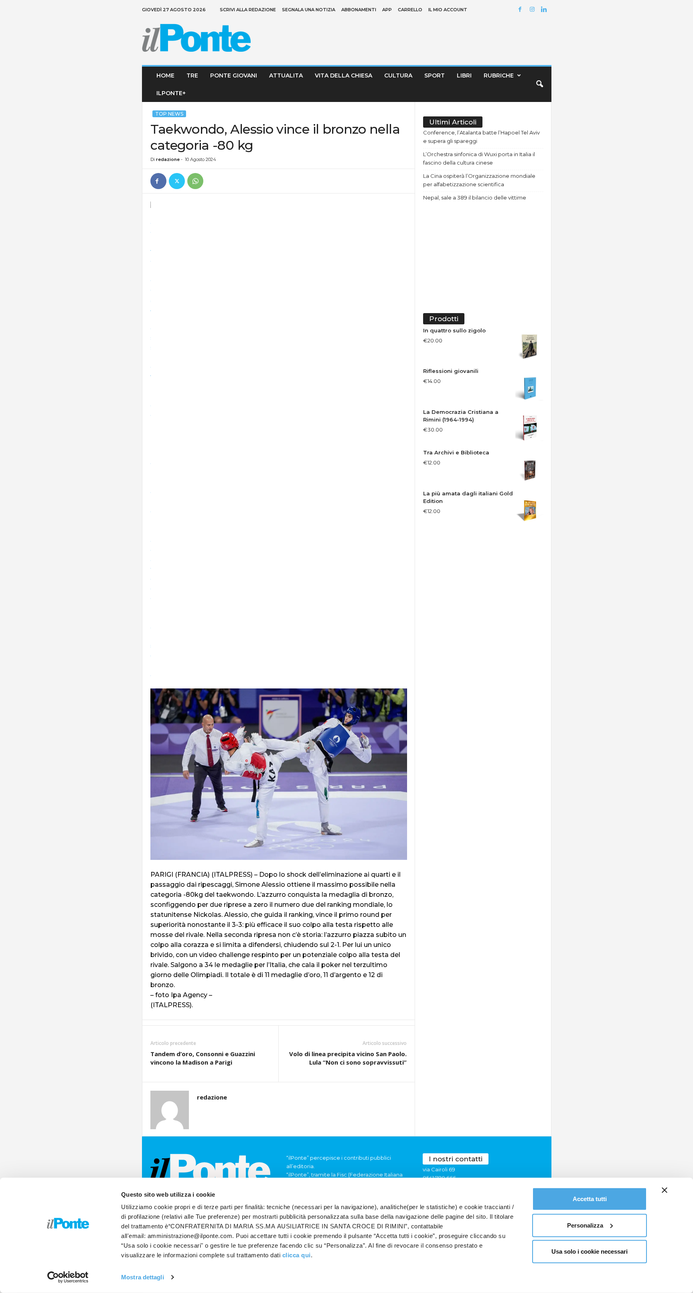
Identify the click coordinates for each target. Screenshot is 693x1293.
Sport (434, 75)
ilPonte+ (171, 93)
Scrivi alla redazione (248, 9)
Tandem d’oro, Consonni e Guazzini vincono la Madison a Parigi (202, 1058)
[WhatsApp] (195, 181)
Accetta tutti (590, 1198)
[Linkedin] (545, 10)
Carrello (410, 9)
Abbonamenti (358, 9)
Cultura (398, 75)
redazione (168, 159)
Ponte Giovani (233, 75)
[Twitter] (177, 181)
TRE (192, 75)
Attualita (286, 75)
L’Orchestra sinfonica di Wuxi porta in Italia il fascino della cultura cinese (479, 158)
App (387, 9)
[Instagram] (533, 10)
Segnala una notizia (308, 9)
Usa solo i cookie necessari (589, 1251)
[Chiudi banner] (664, 1190)
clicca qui (296, 1255)
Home (165, 75)
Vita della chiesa (343, 75)
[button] (539, 84)
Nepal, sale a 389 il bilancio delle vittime (474, 197)
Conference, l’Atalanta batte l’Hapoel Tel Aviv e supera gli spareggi (481, 136)
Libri (464, 75)
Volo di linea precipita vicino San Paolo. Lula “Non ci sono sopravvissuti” (348, 1058)
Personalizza (585, 1225)
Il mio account (447, 9)
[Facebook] (521, 10)
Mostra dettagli (142, 1277)
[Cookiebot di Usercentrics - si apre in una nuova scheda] (68, 1277)
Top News (169, 114)
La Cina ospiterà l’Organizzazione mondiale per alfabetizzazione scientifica (479, 180)
